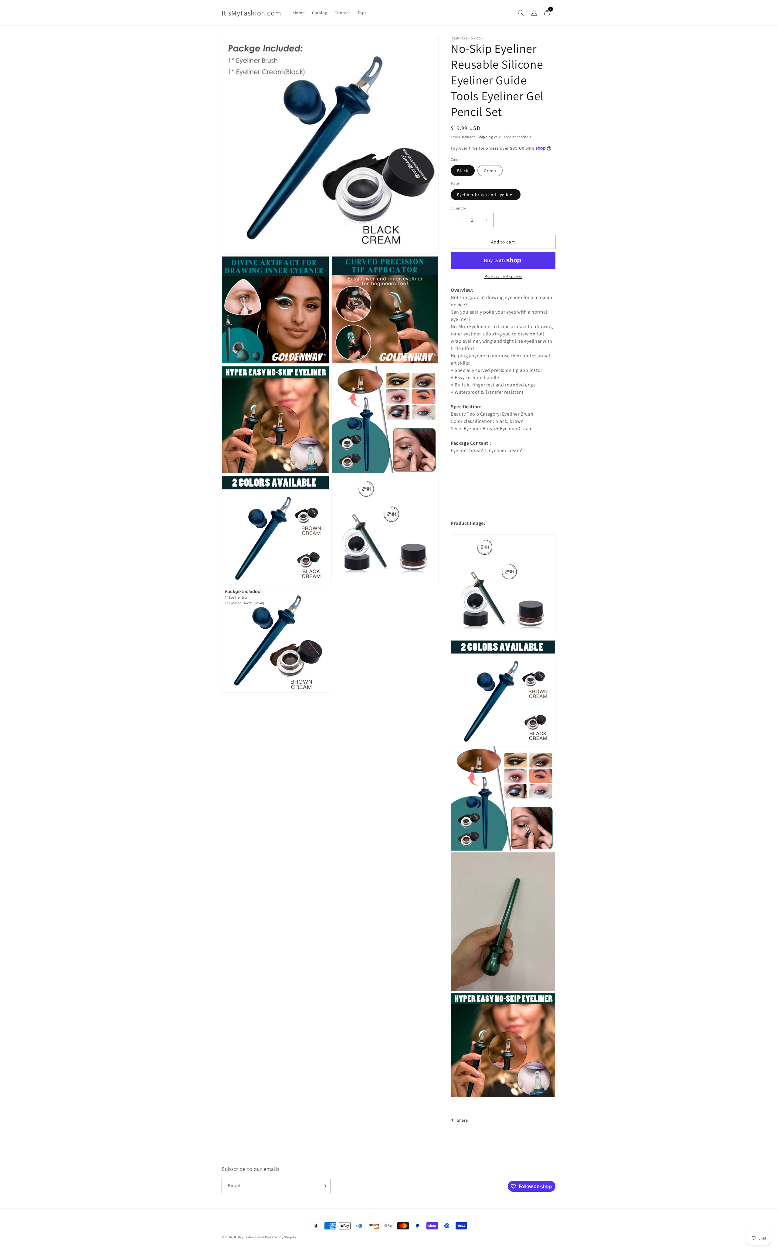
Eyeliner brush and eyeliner (485, 194)
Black (462, 170)
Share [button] (462, 1120)
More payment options (503, 276)
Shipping (485, 136)
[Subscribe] (324, 1186)
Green (490, 170)
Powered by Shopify (280, 1237)
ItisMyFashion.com (249, 1237)
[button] (521, 12)
